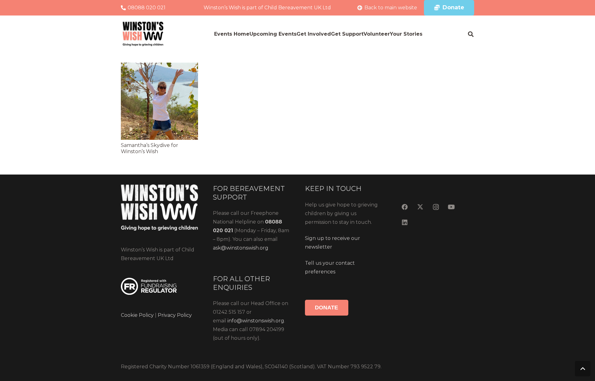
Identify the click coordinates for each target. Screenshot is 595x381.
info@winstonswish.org (255, 321)
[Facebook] (404, 207)
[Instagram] (435, 207)
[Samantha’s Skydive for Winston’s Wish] (159, 67)
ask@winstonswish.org (240, 248)
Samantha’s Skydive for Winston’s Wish (149, 148)
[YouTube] (451, 207)
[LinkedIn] (404, 222)
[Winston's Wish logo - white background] (143, 34)
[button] (471, 34)
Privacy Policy (174, 315)
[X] (420, 207)
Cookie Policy (137, 315)
